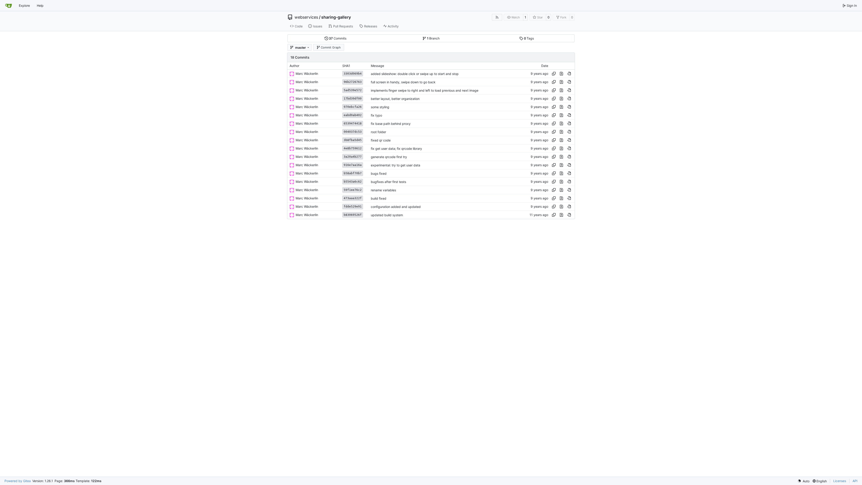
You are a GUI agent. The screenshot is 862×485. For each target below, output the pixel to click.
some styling (380, 107)
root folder (378, 132)
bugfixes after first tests (388, 182)
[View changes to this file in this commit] (561, 73)
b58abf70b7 (353, 173)
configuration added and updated (396, 207)
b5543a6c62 (353, 181)
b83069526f (353, 214)
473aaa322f (353, 198)
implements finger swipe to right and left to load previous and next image (424, 90)
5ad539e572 (353, 90)
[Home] (8, 6)
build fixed (378, 198)
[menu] (803, 481)
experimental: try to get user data (395, 165)
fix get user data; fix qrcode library (396, 148)
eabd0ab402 (353, 115)
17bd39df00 (353, 98)
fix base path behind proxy (391, 124)
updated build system (387, 215)
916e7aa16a (353, 165)
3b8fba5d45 (353, 140)
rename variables (383, 190)
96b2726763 (353, 82)
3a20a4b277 (353, 156)
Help (40, 5)
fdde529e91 (353, 206)
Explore (24, 5)
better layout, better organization (395, 99)
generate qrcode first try (389, 157)
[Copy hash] (553, 73)
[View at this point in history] (569, 73)
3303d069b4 (353, 73)
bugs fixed (379, 173)
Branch (433, 38)
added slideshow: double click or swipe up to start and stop (415, 74)
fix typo (376, 115)
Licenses (839, 481)
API (855, 481)
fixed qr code (381, 140)
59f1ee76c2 (353, 190)
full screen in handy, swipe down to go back (403, 82)
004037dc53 (353, 131)
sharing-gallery (336, 17)
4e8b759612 (353, 148)
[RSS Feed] (497, 17)
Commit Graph (331, 47)
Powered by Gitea (17, 481)
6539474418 (353, 123)
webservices (306, 17)
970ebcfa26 (353, 106)
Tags (529, 38)
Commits (337, 38)
